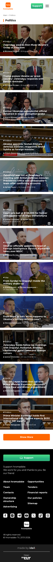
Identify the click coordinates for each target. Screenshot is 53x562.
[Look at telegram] (19, 516)
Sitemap (32, 503)
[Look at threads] (48, 516)
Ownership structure (9, 500)
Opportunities (36, 481)
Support (37, 6)
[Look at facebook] (5, 516)
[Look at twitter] (34, 516)
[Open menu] (47, 6)
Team (6, 487)
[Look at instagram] (12, 516)
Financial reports (37, 492)
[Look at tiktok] (41, 516)
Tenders (32, 487)
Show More (26, 437)
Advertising (10, 506)
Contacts (8, 492)
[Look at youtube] (26, 516)
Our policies (35, 498)
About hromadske (13, 481)
